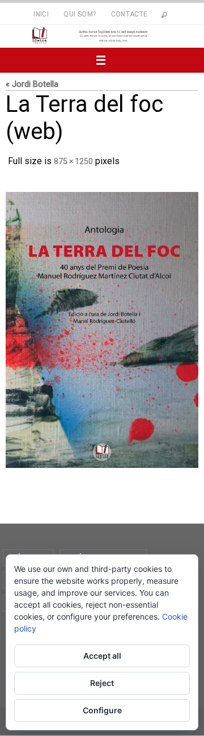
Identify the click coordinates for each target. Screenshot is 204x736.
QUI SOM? (79, 14)
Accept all (102, 655)
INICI (41, 14)
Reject (102, 683)
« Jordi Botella (32, 84)
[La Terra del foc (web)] (102, 327)
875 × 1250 (73, 160)
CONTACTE (129, 14)
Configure (102, 710)
